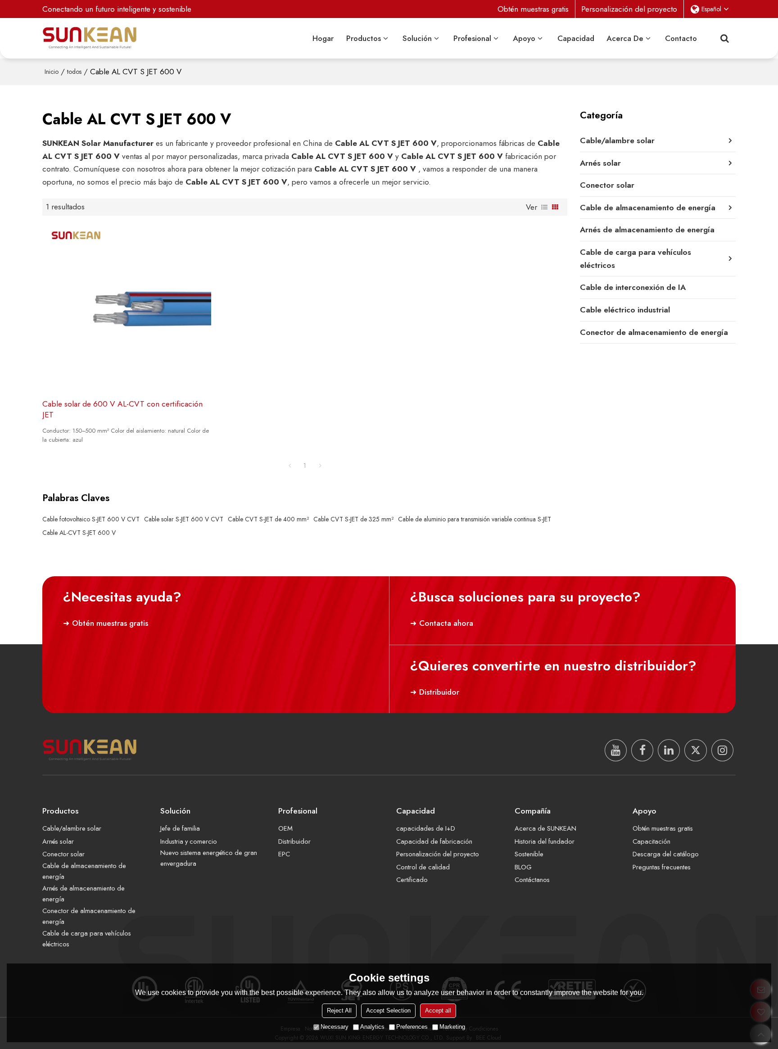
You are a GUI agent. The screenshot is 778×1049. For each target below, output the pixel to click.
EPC (284, 854)
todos (74, 71)
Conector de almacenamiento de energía (89, 916)
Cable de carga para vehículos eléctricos (86, 938)
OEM (285, 828)
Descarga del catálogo (666, 854)
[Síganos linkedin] (669, 750)
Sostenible (529, 854)
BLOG (523, 867)
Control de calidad (423, 867)
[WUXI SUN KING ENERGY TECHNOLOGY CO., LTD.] (89, 38)
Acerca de (624, 38)
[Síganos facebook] (642, 750)
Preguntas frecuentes (662, 867)
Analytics (372, 1026)
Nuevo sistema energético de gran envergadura (208, 858)
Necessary (334, 1026)
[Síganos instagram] (722, 750)
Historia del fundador (544, 841)
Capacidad (575, 38)
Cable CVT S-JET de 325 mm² (353, 519)
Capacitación (651, 841)
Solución (417, 38)
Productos (363, 38)
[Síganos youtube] (616, 750)
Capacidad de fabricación (434, 841)
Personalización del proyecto (629, 9)
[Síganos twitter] (695, 750)
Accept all (438, 1010)
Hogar (323, 38)
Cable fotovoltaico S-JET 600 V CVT (91, 519)
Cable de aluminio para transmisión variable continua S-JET (474, 519)
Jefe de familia (180, 828)
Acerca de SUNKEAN (545, 828)
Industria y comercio (188, 841)
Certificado (412, 880)
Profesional (472, 38)
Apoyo (524, 38)
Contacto (681, 38)
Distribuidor (439, 692)
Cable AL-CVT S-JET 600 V (79, 532)
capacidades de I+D (425, 828)
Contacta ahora (446, 623)
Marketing (452, 1026)
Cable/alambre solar (71, 828)
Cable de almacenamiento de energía (84, 871)
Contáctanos (532, 880)
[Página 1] (289, 465)
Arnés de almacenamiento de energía (83, 893)
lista (544, 207)
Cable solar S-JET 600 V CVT (183, 519)
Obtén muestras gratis (533, 9)
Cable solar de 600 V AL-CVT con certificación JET (122, 409)
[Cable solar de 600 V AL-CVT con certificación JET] (126, 307)
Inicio (52, 71)
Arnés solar (58, 841)
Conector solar (63, 854)
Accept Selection (388, 1010)
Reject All (339, 1010)
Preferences (412, 1026)
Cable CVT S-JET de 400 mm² (268, 519)
